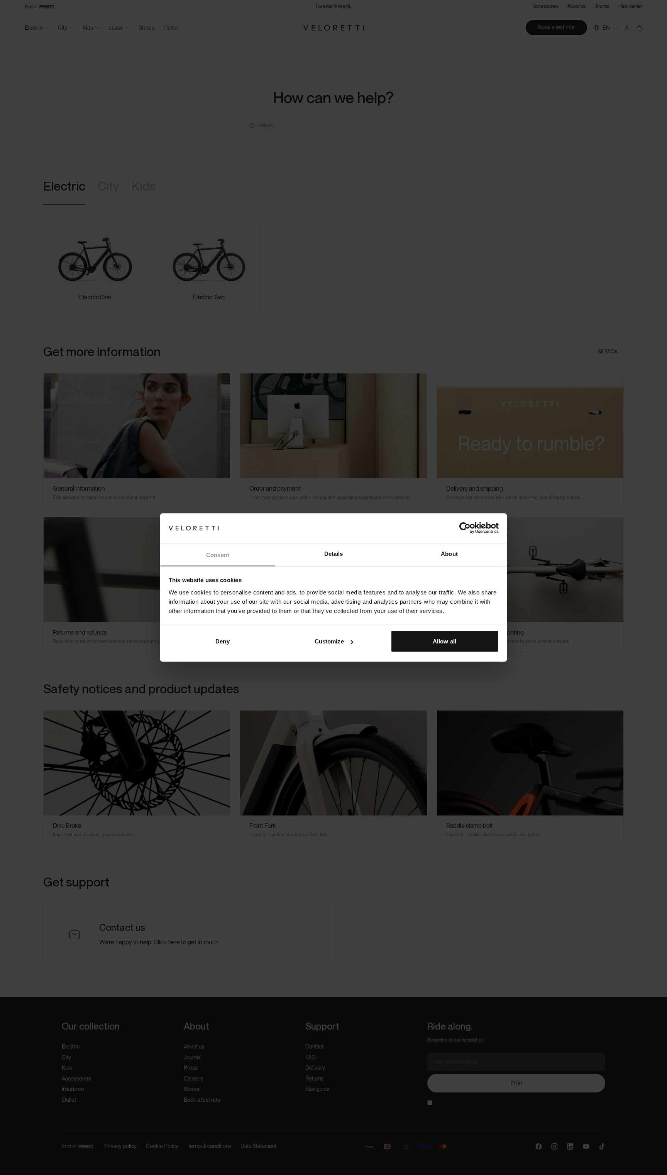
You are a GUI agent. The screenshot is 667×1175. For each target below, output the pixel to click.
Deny (222, 641)
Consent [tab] (217, 554)
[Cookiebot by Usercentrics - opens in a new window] (465, 528)
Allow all (444, 641)
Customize (329, 641)
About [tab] (449, 553)
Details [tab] (333, 553)
